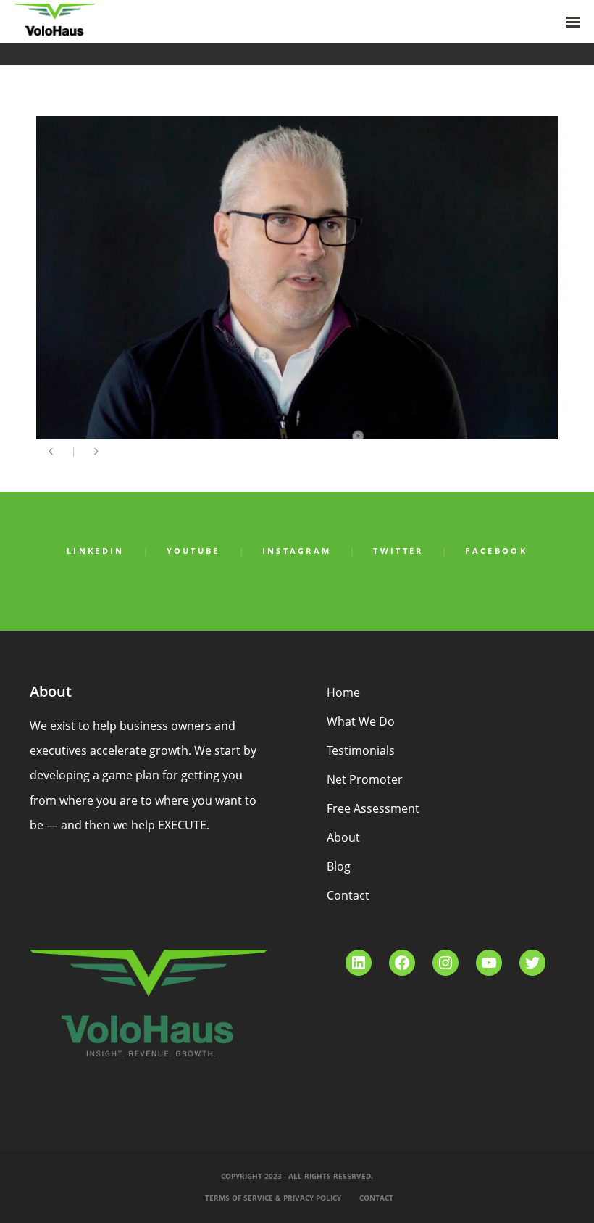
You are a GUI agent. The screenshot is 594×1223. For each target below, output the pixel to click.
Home (343, 692)
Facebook (496, 550)
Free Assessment (373, 808)
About (343, 837)
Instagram (297, 550)
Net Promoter (365, 779)
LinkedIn (95, 550)
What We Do (361, 721)
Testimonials (361, 750)
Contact (348, 895)
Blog (339, 866)
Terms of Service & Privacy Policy (273, 1198)
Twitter (398, 550)
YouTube (193, 550)
